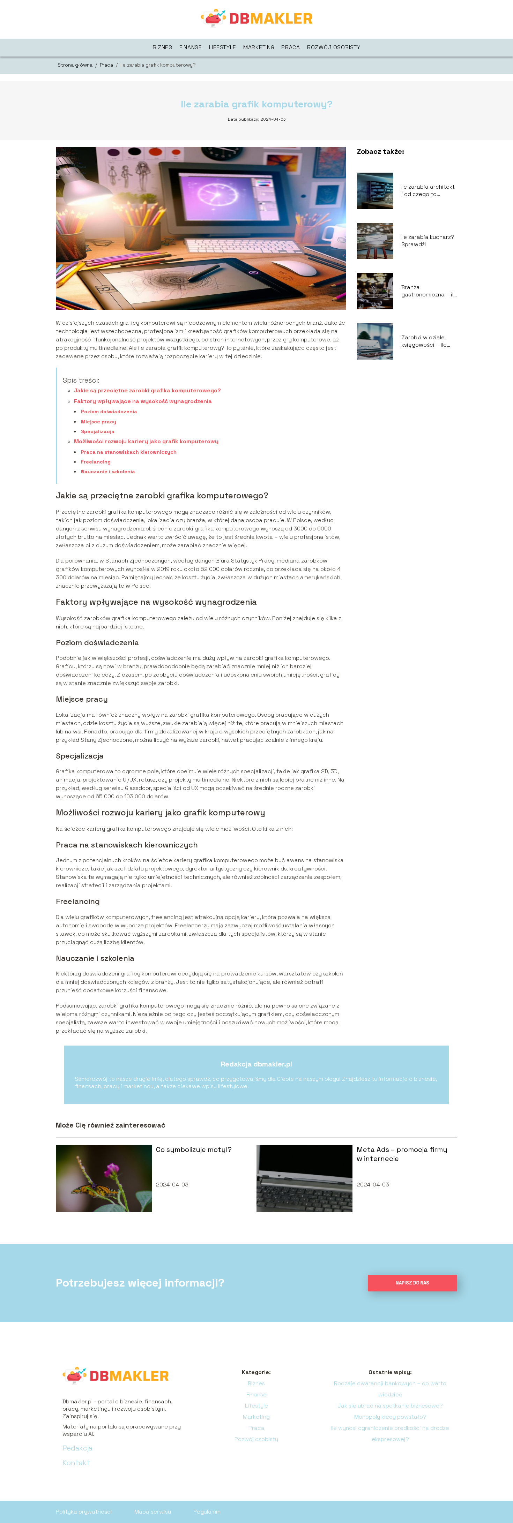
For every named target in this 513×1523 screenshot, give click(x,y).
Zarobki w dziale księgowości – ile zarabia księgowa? (426, 341)
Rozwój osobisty (333, 47)
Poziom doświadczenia (109, 411)
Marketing (258, 47)
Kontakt (76, 1462)
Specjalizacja (97, 431)
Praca (290, 47)
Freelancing (96, 462)
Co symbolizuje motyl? (194, 1149)
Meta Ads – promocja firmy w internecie (402, 1154)
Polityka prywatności (84, 1511)
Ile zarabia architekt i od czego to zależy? (428, 190)
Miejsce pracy (98, 422)
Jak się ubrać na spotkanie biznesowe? (390, 1405)
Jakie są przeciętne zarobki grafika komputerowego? (147, 390)
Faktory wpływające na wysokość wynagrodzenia (143, 401)
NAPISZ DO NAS (412, 1283)
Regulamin (207, 1511)
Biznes (162, 47)
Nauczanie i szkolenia (108, 471)
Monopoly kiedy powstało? (390, 1416)
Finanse (190, 47)
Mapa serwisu (152, 1511)
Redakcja (77, 1448)
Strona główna (76, 65)
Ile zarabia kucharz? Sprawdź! (427, 241)
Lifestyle (222, 47)
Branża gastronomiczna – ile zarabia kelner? (429, 291)
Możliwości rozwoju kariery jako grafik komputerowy (146, 441)
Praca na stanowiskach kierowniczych (129, 452)
